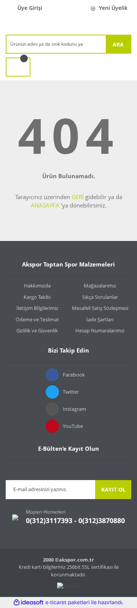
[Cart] (18, 67)
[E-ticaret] (67, 602)
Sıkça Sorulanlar (100, 297)
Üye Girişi (30, 7)
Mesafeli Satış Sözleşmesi (100, 308)
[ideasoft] (28, 602)
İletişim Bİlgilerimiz (37, 308)
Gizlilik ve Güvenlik (37, 330)
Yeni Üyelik (113, 7)
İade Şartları (99, 319)
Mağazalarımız (100, 285)
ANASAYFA (45, 205)
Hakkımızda (37, 285)
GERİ (78, 197)
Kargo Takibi (37, 297)
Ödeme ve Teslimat (37, 319)
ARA (118, 44)
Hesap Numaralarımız (99, 330)
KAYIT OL (113, 489)
